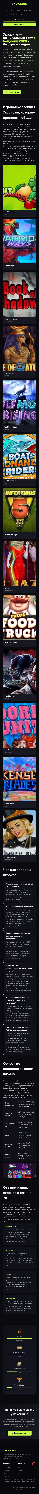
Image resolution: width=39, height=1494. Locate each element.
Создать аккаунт (19, 24)
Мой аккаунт (19, 20)
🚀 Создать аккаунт (19, 1433)
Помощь (6, 1476)
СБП (19, 1467)
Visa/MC (20, 1470)
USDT (19, 1473)
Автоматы (6, 1467)
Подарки (6, 1470)
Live (4, 1473)
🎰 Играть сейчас (12, 92)
